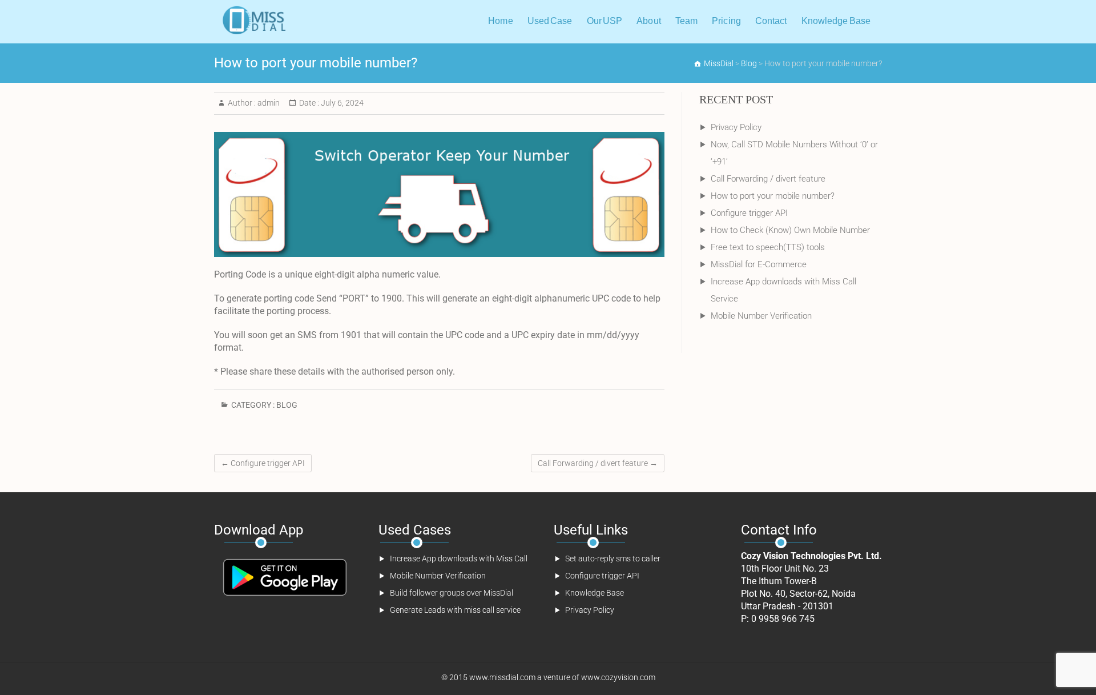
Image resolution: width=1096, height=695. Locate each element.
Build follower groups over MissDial (451, 592)
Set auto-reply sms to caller (612, 558)
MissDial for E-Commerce (759, 264)
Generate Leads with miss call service (455, 609)
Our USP (605, 21)
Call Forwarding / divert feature (598, 463)
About (648, 21)
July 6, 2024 (341, 102)
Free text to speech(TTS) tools (768, 247)
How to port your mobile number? (773, 196)
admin (268, 102)
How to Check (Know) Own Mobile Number (790, 230)
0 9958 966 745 (783, 618)
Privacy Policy (736, 127)
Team (686, 21)
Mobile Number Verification (761, 316)
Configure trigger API (263, 463)
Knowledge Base (836, 21)
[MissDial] (252, 20)
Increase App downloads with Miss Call (458, 558)
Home (500, 21)
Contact (771, 21)
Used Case (550, 21)
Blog (286, 404)
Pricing (726, 21)
